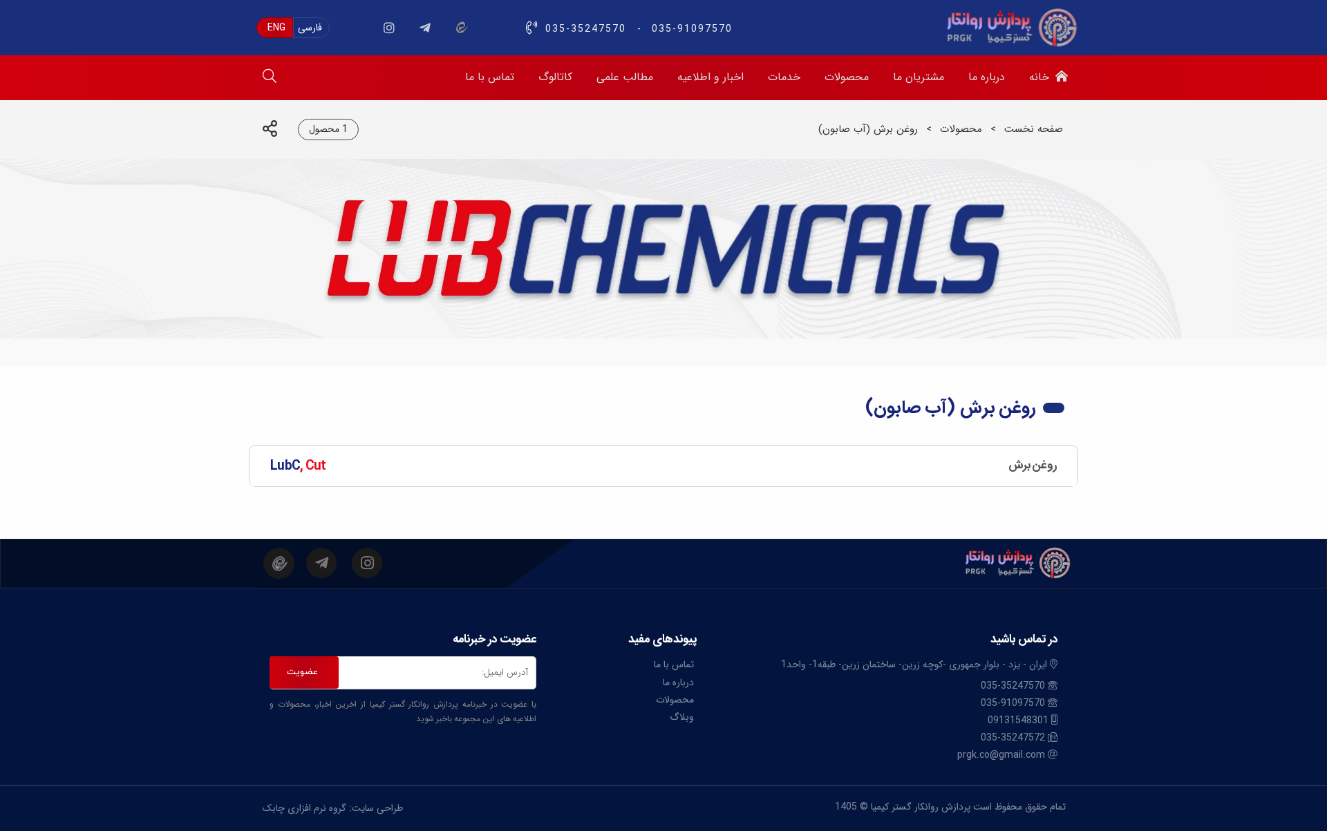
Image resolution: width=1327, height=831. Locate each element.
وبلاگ (682, 717)
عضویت (302, 672)
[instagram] (389, 27)
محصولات (961, 129)
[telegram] (425, 27)
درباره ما (678, 682)
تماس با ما (674, 664)
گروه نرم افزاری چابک (304, 808)
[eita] (461, 27)
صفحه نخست (1033, 129)
